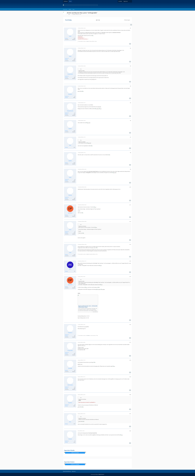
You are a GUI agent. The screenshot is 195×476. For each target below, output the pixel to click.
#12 (130, 221)
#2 (130, 48)
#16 (130, 324)
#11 (130, 204)
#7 (130, 137)
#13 (130, 244)
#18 (130, 360)
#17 (130, 342)
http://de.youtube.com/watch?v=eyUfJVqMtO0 (87, 402)
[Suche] (130, 1)
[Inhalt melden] (130, 44)
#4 (130, 86)
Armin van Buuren (75, 452)
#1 (130, 28)
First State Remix (81, 37)
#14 (130, 261)
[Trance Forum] (97, 5)
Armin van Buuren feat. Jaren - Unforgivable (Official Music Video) (87, 306)
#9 (130, 169)
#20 (130, 394)
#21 (130, 413)
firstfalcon (88, 335)
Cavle (69, 14)
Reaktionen (67, 58)
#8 (130, 152)
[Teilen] (131, 24)
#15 (130, 276)
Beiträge (66, 38)
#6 (130, 120)
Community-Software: (97, 474)
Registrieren (126, 1)
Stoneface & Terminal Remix (82, 39)
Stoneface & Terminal (75, 464)
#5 (130, 102)
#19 (130, 376)
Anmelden (120, 1)
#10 (130, 187)
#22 (130, 430)
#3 (130, 65)
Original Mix (80, 36)
